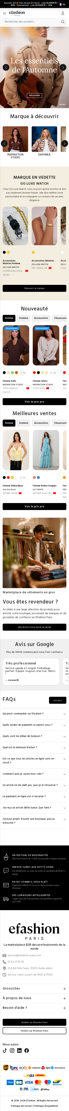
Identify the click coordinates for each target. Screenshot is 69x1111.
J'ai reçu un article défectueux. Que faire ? (27, 808)
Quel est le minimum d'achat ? (20, 748)
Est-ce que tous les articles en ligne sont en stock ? (28, 761)
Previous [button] (6, 67)
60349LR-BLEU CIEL (42, 493)
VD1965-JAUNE (10, 493)
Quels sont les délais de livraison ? (22, 736)
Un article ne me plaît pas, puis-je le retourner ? (30, 785)
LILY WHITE (38, 489)
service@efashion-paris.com (24, 955)
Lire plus (57, 700)
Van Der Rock (9, 489)
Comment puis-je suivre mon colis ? (23, 774)
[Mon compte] (62, 13)
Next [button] (63, 67)
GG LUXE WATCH (11, 267)
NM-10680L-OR (39, 268)
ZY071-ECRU (39, 388)
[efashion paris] (18, 13)
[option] (34, 67)
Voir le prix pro (34, 402)
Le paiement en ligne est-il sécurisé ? (24, 797)
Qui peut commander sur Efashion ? (23, 714)
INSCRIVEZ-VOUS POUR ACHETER (34, 627)
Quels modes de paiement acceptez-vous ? (28, 725)
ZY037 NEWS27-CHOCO (11, 390)
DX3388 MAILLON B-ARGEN (13, 273)
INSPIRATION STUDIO (13, 385)
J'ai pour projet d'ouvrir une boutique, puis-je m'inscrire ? (29, 821)
